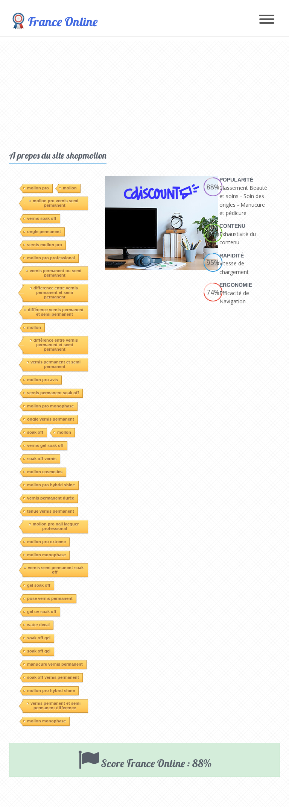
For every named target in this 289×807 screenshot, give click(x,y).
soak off (35, 432)
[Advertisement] (144, 93)
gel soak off (38, 585)
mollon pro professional (51, 258)
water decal (38, 624)
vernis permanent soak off (53, 393)
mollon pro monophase (50, 406)
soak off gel (38, 638)
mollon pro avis (42, 379)
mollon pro (38, 188)
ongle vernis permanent (50, 419)
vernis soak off (41, 218)
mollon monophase (46, 555)
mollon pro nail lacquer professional (56, 526)
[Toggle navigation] (267, 19)
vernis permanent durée (50, 498)
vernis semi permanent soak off (56, 569)
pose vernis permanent (50, 598)
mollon (70, 188)
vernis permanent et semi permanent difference (55, 705)
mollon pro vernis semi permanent (55, 202)
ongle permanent (44, 231)
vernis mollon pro (44, 244)
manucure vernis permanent (55, 664)
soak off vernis (41, 458)
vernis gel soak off (45, 445)
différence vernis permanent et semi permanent (56, 311)
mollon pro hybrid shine (51, 485)
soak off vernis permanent (53, 677)
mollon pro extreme (46, 541)
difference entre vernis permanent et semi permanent (55, 292)
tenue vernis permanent (50, 511)
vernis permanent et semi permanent (55, 364)
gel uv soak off (41, 611)
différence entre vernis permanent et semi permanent (55, 344)
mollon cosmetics (44, 471)
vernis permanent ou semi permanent (55, 272)
